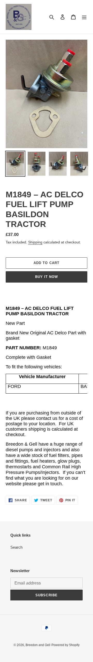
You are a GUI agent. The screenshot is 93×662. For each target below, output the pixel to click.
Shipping (35, 242)
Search (16, 547)
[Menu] (84, 16)
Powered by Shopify (65, 645)
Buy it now (46, 277)
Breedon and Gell (38, 645)
